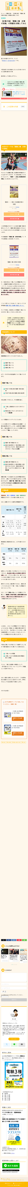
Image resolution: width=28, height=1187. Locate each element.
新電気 (4, 1110)
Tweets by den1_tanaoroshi (9, 1172)
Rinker (17, 264)
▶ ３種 (4, 1093)
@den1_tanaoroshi (8, 60)
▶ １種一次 (5, 1098)
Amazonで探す (14, 214)
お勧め (24, 742)
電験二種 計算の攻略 (14, 262)
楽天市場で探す (13, 218)
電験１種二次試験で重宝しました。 (15, 305)
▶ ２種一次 (5, 1095)
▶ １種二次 (5, 1099)
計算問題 (9, 742)
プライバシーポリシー (18, 1183)
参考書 (4, 742)
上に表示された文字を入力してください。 (12, 995)
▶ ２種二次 (5, 1096)
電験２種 (3, 18)
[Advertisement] (14, 128)
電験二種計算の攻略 (16, 742)
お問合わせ (8, 1183)
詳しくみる (14, 1039)
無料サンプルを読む (17, 719)
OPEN (23, 106)
